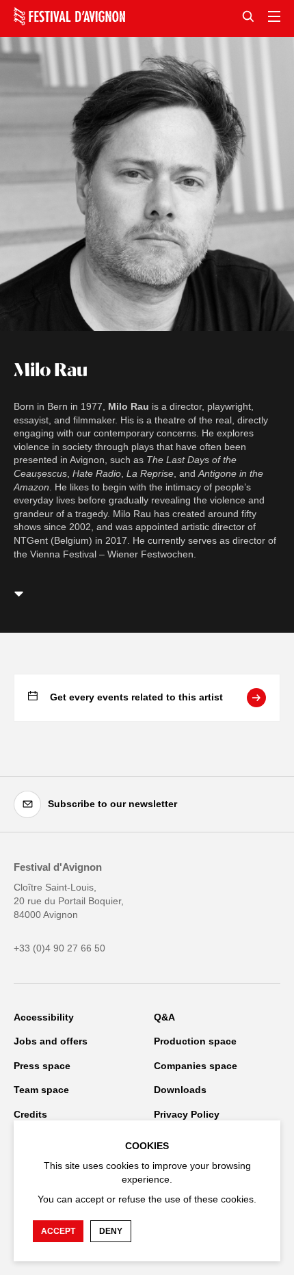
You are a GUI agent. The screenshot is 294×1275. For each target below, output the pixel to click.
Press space (42, 1065)
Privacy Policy (186, 1114)
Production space (195, 1041)
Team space (41, 1089)
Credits (30, 1114)
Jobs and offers (51, 1041)
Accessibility (44, 1017)
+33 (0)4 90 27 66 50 (59, 948)
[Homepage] (69, 16)
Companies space (195, 1065)
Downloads (180, 1089)
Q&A (164, 1017)
